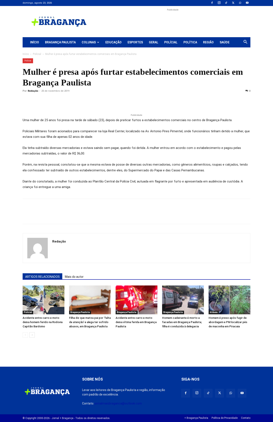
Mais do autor (74, 276)
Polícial (170, 42)
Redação (33, 91)
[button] (245, 42)
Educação (113, 42)
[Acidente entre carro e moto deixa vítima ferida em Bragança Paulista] (136, 299)
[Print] (76, 100)
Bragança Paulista (60, 42)
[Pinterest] (56, 100)
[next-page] (32, 335)
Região (208, 42)
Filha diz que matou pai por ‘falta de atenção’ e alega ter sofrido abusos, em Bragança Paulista (90, 322)
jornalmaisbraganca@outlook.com (118, 403)
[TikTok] (226, 3)
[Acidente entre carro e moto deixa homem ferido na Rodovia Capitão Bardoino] (43, 299)
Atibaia (214, 312)
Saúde (224, 42)
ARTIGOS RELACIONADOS (42, 276)
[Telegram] (85, 100)
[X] (233, 3)
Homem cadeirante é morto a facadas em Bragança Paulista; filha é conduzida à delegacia (182, 322)
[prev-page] (25, 335)
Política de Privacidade (225, 417)
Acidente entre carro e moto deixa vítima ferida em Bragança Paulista (136, 322)
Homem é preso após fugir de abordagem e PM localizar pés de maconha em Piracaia (228, 322)
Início (34, 42)
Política (190, 42)
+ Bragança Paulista (196, 417)
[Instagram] (219, 3)
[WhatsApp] (240, 3)
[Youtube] (247, 3)
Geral (153, 42)
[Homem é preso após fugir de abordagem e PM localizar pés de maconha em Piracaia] (229, 299)
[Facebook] (212, 3)
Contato (245, 417)
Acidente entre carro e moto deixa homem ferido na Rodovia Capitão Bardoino (42, 322)
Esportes (135, 42)
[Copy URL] (27, 100)
